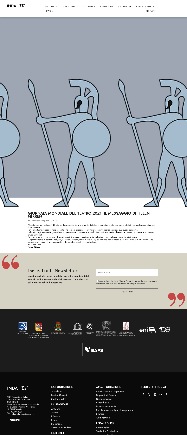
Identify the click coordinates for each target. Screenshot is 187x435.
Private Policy (102, 427)
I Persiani (55, 416)
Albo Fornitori (103, 417)
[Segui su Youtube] (160, 394)
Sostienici (123, 7)
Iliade (54, 420)
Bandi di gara (102, 402)
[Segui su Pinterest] (166, 394)
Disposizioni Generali (106, 395)
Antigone (55, 409)
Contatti (150, 11)
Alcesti (54, 412)
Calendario (106, 7)
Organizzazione (103, 399)
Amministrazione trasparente (110, 391)
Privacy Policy (124, 281)
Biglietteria (89, 7)
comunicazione (37, 220)
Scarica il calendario (61, 427)
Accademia (56, 391)
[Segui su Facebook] (143, 394)
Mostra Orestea (58, 399)
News (48, 11)
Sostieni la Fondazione (107, 431)
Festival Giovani (59, 395)
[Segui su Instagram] (155, 394)
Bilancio (100, 414)
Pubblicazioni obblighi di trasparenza (114, 410)
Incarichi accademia (106, 406)
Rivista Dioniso (144, 7)
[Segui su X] (149, 394)
